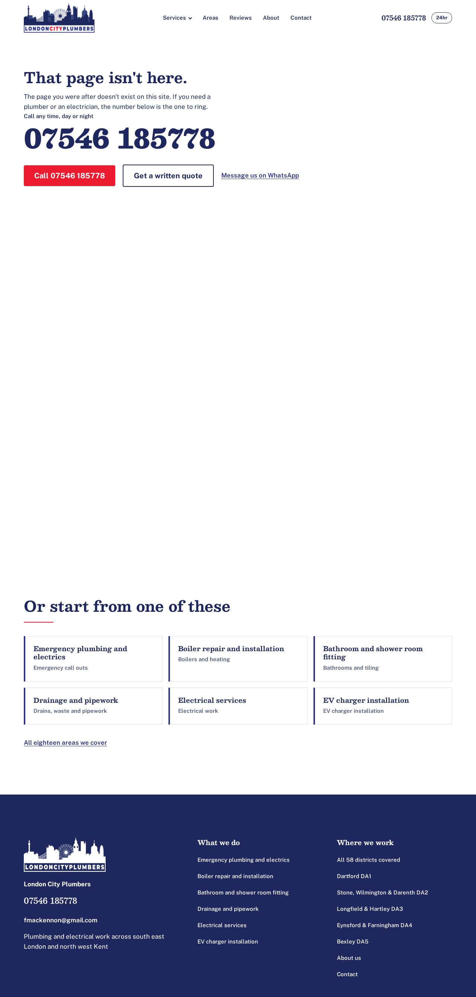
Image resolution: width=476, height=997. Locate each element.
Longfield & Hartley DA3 (370, 909)
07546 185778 (404, 17)
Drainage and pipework (228, 909)
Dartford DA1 (354, 876)
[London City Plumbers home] (59, 18)
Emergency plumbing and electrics (243, 860)
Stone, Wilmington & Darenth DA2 (382, 892)
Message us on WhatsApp (260, 175)
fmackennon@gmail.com (60, 920)
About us (349, 958)
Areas (210, 17)
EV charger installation (227, 941)
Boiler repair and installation (235, 876)
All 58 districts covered (368, 860)
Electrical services (222, 925)
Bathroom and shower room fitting (243, 892)
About (271, 17)
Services (174, 17)
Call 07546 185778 (69, 175)
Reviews (240, 17)
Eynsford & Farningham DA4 (374, 925)
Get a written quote (168, 175)
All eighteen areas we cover (65, 742)
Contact (301, 17)
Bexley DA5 (353, 941)
